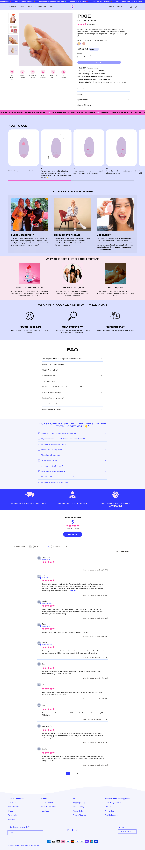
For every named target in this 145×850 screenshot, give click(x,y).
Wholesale (12, 815)
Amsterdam (109, 811)
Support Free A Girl (48, 807)
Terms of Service (79, 815)
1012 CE (108, 807)
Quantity (80, 53)
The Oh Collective (20, 845)
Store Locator (13, 807)
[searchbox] (21, 546)
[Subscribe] (41, 832)
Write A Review (72, 534)
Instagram (45, 811)
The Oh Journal (47, 802)
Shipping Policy (79, 802)
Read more (72, 591)
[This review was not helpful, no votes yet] (106, 570)
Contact (11, 819)
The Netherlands (111, 815)
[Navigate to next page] (82, 773)
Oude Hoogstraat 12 (113, 802)
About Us (12, 802)
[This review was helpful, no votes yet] (102, 570)
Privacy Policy (78, 811)
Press (10, 811)
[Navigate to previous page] (63, 773)
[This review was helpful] (102, 657)
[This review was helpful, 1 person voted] (102, 719)
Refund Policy (78, 807)
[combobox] (41, 546)
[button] (13, 7)
